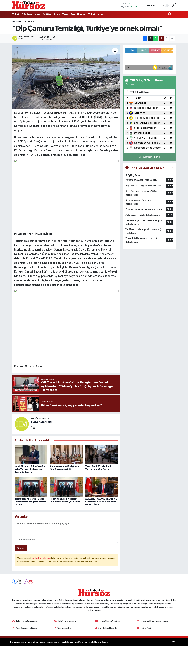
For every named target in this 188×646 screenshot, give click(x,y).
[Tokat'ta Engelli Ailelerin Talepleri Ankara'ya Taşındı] (66, 487)
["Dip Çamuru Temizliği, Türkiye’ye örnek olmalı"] (66, 77)
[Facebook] (14, 581)
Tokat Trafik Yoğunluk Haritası (154, 621)
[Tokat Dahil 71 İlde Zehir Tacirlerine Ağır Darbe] (101, 454)
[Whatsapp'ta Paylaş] (155, 38)
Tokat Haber (95, 14)
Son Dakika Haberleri (108, 628)
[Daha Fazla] (161, 38)
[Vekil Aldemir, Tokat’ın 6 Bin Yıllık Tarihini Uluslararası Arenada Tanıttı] (31, 454)
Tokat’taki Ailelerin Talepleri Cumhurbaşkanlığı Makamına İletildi (30, 502)
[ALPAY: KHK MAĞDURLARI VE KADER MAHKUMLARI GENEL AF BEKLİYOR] (101, 487)
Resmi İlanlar (78, 14)
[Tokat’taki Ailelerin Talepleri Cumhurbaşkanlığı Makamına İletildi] (31, 487)
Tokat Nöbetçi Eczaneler (27, 621)
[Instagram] (25, 581)
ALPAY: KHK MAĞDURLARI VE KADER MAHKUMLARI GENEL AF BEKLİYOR (101, 502)
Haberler (16, 22)
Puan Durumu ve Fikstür (27, 628)
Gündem (27, 14)
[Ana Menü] (174, 14)
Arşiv (57, 14)
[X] (19, 581)
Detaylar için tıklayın (149, 157)
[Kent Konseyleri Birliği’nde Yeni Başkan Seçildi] (66, 454)
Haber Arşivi (146, 628)
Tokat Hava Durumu (67, 621)
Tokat (15, 14)
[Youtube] (30, 581)
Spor (37, 14)
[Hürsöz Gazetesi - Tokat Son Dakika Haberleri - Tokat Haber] (28, 5)
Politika (46, 14)
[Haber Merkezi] (22, 424)
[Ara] (170, 14)
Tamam (173, 642)
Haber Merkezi (41, 422)
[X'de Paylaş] (150, 38)
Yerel (65, 14)
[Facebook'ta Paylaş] (145, 38)
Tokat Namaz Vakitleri (109, 621)
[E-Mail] (33, 428)
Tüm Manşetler (64, 628)
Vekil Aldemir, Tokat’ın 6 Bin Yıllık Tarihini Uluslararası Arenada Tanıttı (30, 469)
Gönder (21, 548)
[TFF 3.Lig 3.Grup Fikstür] (172, 168)
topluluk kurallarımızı (41, 558)
